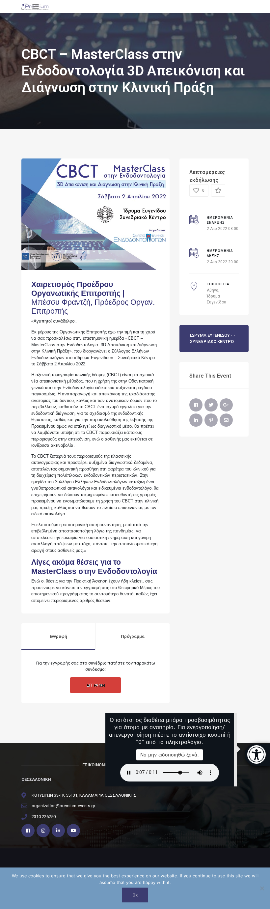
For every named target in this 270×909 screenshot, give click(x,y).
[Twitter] (211, 405)
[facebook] (28, 830)
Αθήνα (212, 290)
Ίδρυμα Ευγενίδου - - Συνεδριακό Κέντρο (212, 338)
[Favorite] (218, 190)
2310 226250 (44, 816)
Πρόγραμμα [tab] (133, 636)
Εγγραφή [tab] (58, 636)
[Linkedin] (58, 830)
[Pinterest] (211, 420)
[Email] (226, 420)
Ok (135, 895)
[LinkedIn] (195, 420)
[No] (261, 888)
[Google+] (226, 405)
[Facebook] (195, 405)
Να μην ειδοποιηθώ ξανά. (169, 754)
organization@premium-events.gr (63, 805)
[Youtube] (73, 830)
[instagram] (43, 830)
